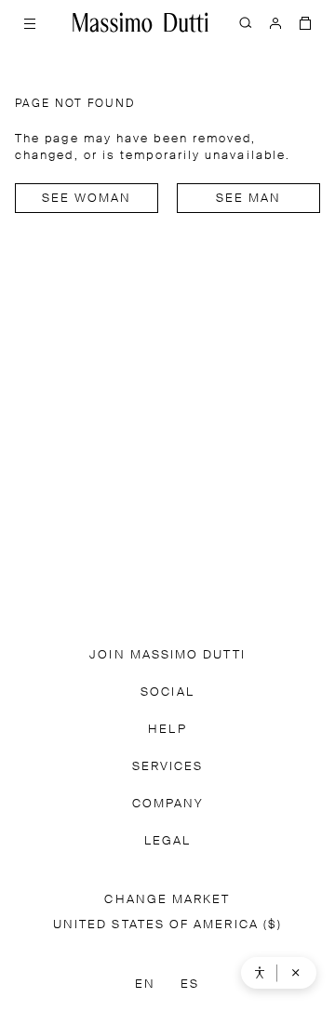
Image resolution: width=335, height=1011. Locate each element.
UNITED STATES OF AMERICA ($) (167, 925)
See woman (87, 199)
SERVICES (168, 767)
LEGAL (167, 841)
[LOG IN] (275, 22)
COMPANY (168, 804)
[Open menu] (30, 22)
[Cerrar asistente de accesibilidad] (296, 973)
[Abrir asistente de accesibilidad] (260, 972)
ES (190, 984)
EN (145, 984)
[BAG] (305, 22)
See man (249, 199)
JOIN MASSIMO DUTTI (167, 655)
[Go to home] (140, 22)
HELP (167, 730)
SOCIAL (167, 692)
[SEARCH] (245, 22)
